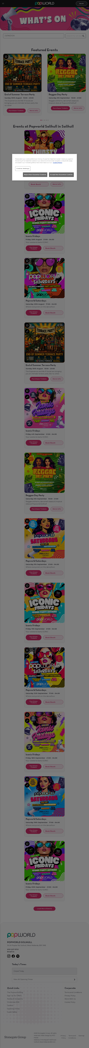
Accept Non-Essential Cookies (61, 174)
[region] (44, 167)
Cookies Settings (22, 168)
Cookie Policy (57, 162)
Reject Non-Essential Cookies (35, 174)
